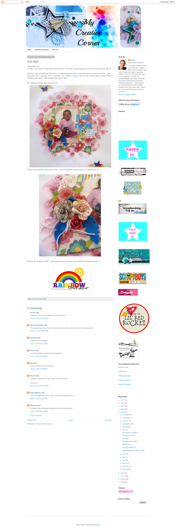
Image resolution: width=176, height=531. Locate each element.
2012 (123, 473)
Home (29, 50)
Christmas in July (128, 435)
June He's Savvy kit (129, 447)
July (124, 430)
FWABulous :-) (127, 444)
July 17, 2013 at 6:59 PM (38, 369)
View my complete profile (127, 94)
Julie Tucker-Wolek (37, 325)
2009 (123, 482)
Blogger (97, 525)
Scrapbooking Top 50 (67, 73)
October (125, 421)
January (125, 469)
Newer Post (32, 420)
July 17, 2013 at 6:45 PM (38, 356)
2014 (123, 409)
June (124, 454)
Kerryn (32, 350)
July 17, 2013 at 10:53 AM (39, 331)
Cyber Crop (77, 76)
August (125, 427)
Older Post (108, 420)
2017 (123, 400)
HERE (46, 261)
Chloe (133, 60)
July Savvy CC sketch (129, 432)
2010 (123, 479)
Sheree (32, 376)
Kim (31, 363)
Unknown (33, 338)
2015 (123, 406)
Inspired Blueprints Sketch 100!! (133, 450)
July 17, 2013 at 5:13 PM (38, 343)
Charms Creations (124, 380)
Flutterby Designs (124, 376)
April (124, 460)
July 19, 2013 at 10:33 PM (39, 386)
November (126, 418)
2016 (123, 403)
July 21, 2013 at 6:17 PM (38, 398)
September (126, 424)
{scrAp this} (122, 371)
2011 (123, 476)
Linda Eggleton (35, 393)
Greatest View (123, 367)
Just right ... (126, 438)
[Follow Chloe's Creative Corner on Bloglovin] (129, 105)
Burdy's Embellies (124, 384)
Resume (55, 50)
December (126, 415)
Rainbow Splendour (42, 50)
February (125, 466)
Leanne (32, 312)
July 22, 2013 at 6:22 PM (38, 411)
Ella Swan (33, 405)
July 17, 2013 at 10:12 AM (39, 318)
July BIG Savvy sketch (129, 441)
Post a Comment (36, 416)
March (124, 463)
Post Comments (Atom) (45, 424)
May (124, 457)
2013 (123, 412)
